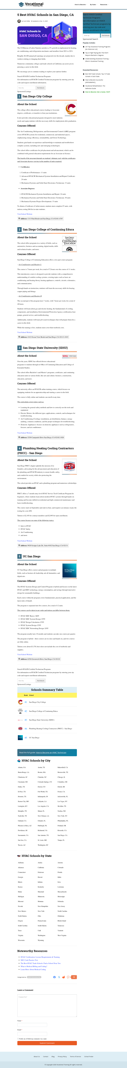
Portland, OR (62, 826)
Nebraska (61, 901)
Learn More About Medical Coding (33, 969)
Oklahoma (61, 916)
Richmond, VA (42, 830)
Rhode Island (62, 921)
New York (41, 911)
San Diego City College (37, 702)
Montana (40, 901)
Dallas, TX (21, 787)
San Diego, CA (62, 835)
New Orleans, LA (43, 816)
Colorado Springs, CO (45, 782)
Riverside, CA (62, 830)
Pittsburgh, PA (42, 826)
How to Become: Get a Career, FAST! (97, 92)
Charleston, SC (22, 777)
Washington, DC (43, 845)
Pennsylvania (42, 921)
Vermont (60, 930)
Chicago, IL (61, 777)
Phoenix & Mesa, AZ (24, 826)
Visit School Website (24, 214)
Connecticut (21, 872)
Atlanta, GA (22, 767)
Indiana (40, 882)
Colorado (61, 867)
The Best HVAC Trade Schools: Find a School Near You (41, 963)
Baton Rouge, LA (23, 772)
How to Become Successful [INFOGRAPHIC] (94, 81)
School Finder (88, 1056)
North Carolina (62, 911)
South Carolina (22, 926)
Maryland (41, 892)
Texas (20, 930)
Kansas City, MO (23, 801)
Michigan (21, 896)
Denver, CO (41, 787)
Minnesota (41, 896)
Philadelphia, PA (63, 821)
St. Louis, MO (42, 840)
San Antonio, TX (43, 835)
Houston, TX (22, 796)
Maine (20, 892)
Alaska (40, 862)
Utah (39, 930)
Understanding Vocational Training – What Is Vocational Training (97, 60)
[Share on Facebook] (54, 977)
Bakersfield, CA (63, 767)
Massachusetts (62, 892)
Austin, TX (41, 767)
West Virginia (62, 935)
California (41, 867)
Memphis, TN (22, 811)
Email (19, 1030)
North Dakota (22, 916)
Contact (45, 1056)
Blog (53, 1056)
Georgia (20, 877)
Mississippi (61, 896)
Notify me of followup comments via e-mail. (33, 1039)
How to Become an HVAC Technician (51, 752)
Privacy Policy (62, 1056)
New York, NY (62, 816)
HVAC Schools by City (34, 977)
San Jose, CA (22, 840)
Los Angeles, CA (43, 806)
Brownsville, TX (63, 772)
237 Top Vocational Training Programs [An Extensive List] (97, 48)
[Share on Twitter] (59, 977)
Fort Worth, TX (43, 792)
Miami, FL (41, 811)
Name (19, 1021)
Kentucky (41, 887)
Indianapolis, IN (43, 796)
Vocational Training (63, 1065)
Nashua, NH (62, 811)
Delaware (41, 872)
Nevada (20, 906)
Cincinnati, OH (23, 782)
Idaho (59, 877)
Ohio (39, 916)
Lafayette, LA (42, 801)
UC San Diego (34, 737)
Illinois (20, 882)
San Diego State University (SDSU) (41, 720)
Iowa (59, 882)
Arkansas (21, 867)
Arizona (60, 862)
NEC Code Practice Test (29, 960)
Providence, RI (22, 830)
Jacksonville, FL (63, 796)
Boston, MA (42, 772)
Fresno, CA (61, 792)
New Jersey (61, 906)
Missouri (20, 901)
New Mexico (22, 911)
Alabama (21, 862)
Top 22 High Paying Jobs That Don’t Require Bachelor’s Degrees (96, 54)
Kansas (20, 887)
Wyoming (41, 940)
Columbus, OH (62, 782)
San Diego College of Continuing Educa (43, 711)
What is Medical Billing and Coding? (34, 966)
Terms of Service (75, 1056)
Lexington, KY (22, 806)
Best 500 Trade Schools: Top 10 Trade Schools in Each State (97, 75)
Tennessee (61, 926)
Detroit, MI (61, 787)
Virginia (20, 935)
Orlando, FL (42, 821)
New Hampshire (43, 906)
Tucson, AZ (21, 845)
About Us (37, 1056)
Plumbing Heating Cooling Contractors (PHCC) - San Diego (50, 728)
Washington (41, 935)
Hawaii (40, 877)
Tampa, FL (61, 840)
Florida (60, 872)
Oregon (20, 921)
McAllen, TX (62, 806)
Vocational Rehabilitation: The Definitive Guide (95, 87)
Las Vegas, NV (62, 801)
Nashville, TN (22, 816)
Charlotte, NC (42, 777)
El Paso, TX (22, 792)
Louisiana (61, 887)
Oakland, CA (22, 821)
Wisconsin (21, 940)
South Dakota (42, 926)
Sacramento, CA (23, 835)
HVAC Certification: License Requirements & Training (40, 957)
